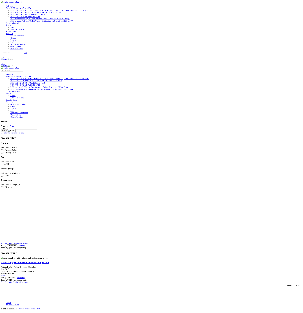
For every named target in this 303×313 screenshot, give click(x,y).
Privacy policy (24, 309)
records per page (20, 248)
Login (3, 57)
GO (25, 53)
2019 (7, 164)
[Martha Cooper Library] (10, 2)
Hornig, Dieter (10, 152)
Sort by (3, 245)
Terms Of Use (36, 309)
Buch (7, 176)
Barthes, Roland (11, 150)
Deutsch (8, 187)
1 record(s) (5, 248)
